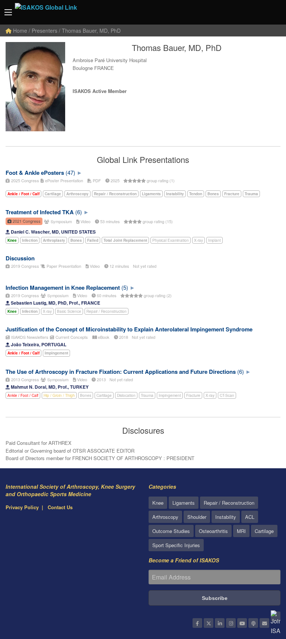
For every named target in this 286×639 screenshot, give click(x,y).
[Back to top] (261, 592)
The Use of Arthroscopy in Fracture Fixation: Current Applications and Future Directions (121, 371)
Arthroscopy (165, 516)
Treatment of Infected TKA (40, 212)
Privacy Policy (22, 507)
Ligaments (183, 502)
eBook (103, 337)
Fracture (193, 395)
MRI (241, 530)
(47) (70, 172)
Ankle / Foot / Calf (22, 395)
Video (84, 221)
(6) (78, 212)
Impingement (170, 395)
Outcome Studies (171, 530)
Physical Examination (170, 240)
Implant (214, 240)
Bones (85, 395)
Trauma (147, 395)
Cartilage (104, 395)
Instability (225, 516)
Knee (157, 502)
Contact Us (60, 507)
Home (19, 30)
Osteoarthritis (213, 530)
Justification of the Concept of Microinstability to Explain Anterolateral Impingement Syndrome (129, 329)
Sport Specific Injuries (176, 545)
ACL (249, 516)
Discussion (20, 258)
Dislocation (126, 395)
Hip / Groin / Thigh (59, 395)
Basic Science (69, 311)
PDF (96, 180)
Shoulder (196, 516)
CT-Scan (227, 395)
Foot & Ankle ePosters (35, 172)
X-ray (198, 240)
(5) (124, 287)
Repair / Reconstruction (106, 311)
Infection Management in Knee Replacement (63, 287)
